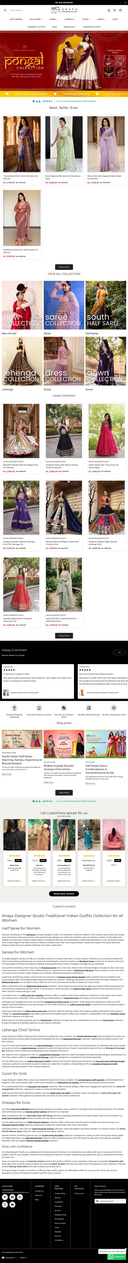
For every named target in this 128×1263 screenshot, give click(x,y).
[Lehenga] (22, 361)
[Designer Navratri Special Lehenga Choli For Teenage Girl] (21, 508)
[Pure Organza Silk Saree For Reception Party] (64, 144)
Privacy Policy (60, 1193)
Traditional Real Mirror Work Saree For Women (20, 251)
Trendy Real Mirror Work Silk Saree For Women (20, 177)
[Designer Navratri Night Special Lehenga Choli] (107, 508)
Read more (7, 774)
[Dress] (64, 361)
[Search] (5, 10)
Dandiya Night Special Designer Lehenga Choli (17, 619)
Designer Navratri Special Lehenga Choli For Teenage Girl (19, 542)
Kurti (115, 19)
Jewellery (69, 27)
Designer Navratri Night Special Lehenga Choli (103, 542)
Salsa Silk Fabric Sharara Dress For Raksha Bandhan (61, 619)
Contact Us (39, 1191)
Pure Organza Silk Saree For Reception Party (62, 177)
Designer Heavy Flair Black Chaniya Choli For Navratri (62, 466)
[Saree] (64, 305)
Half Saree (35, 19)
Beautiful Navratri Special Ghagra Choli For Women (20, 466)
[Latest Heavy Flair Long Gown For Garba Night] (107, 431)
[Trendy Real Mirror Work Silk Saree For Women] (22, 144)
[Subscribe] (123, 1201)
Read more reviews (64, 893)
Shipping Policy (60, 1215)
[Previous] (8, 2)
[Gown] (106, 361)
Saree (53, 19)
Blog (36, 1199)
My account (79, 1193)
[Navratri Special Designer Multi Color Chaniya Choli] (64, 508)
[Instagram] (20, 1197)
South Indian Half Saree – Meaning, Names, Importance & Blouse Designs (22, 760)
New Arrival (16, 19)
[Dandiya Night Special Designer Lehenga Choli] (21, 585)
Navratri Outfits (92, 27)
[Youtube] (12, 1205)
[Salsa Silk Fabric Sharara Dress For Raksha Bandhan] (64, 585)
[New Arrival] (22, 305)
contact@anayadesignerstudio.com (14, 1192)
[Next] (120, 2)
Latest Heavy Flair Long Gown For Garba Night (104, 466)
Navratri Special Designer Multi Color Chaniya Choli (62, 542)
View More (64, 793)
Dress (101, 19)
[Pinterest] (5, 1197)
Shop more (64, 267)
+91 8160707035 (7, 1190)
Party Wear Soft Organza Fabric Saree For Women (104, 177)
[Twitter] (5, 1205)
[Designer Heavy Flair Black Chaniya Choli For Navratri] (64, 431)
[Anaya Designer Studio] (64, 10)
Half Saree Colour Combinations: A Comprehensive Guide (100, 769)
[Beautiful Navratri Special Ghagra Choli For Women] (21, 431)
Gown (85, 19)
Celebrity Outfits (36, 27)
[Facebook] (12, 1197)
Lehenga (69, 19)
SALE (54, 27)
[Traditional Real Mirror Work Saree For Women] (22, 218)
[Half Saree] (106, 305)
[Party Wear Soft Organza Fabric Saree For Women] (106, 144)
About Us (38, 1195)
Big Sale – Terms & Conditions (59, 1236)
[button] (120, 10)
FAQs (57, 1227)
